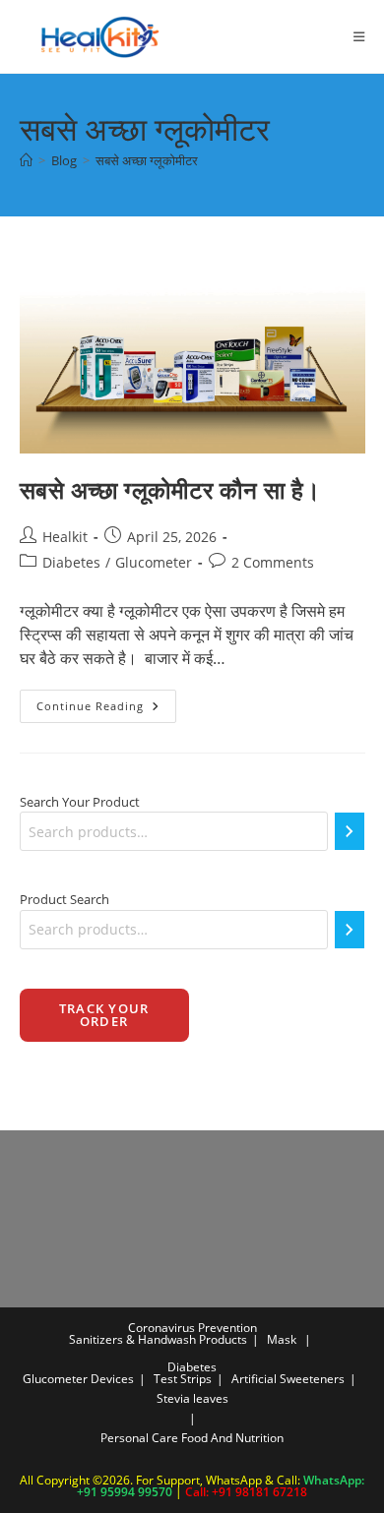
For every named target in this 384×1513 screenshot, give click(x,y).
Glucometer (153, 562)
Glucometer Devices (78, 1378)
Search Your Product (80, 802)
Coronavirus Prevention (192, 1327)
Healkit (65, 536)
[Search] (349, 831)
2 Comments (272, 562)
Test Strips (183, 1378)
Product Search (64, 899)
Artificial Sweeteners (288, 1378)
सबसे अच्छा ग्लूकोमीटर (147, 160)
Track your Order (104, 1014)
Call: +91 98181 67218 (246, 1491)
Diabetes (71, 562)
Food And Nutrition (232, 1437)
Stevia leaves (192, 1398)
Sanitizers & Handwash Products (158, 1339)
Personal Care (139, 1437)
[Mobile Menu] (352, 36)
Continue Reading (106, 709)
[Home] (26, 160)
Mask (281, 1339)
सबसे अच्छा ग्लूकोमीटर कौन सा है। (170, 489)
